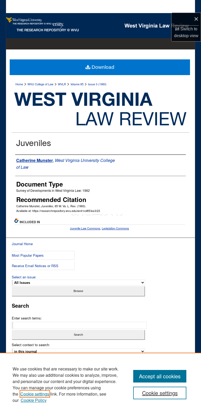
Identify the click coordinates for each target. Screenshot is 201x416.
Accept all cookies (160, 376)
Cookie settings (34, 394)
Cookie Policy (34, 400)
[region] (100, 384)
